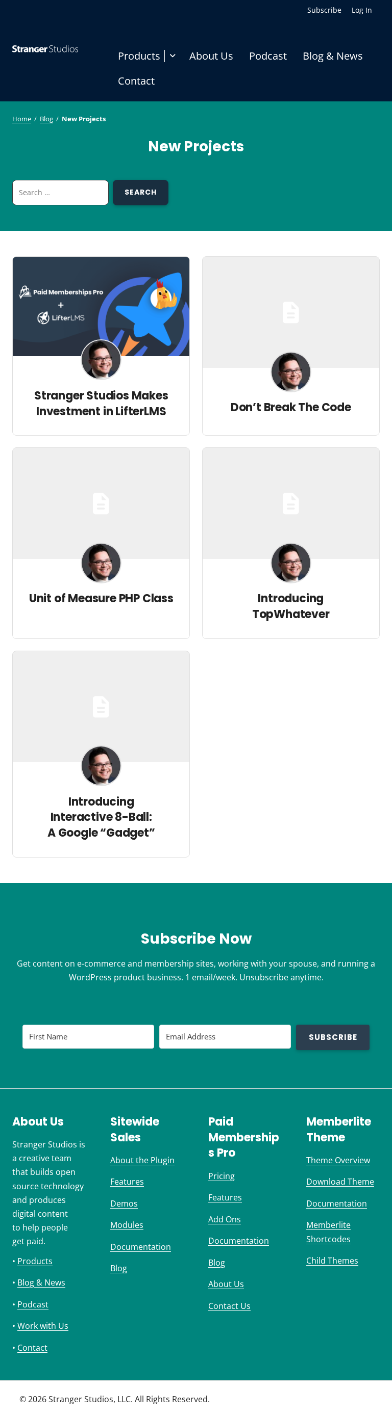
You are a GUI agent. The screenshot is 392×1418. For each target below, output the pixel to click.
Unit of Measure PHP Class (101, 598)
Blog (46, 118)
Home (21, 118)
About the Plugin (142, 1160)
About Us (211, 56)
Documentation (140, 1246)
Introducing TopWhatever (291, 606)
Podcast (268, 56)
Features (127, 1181)
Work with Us (42, 1325)
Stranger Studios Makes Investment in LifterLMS (101, 403)
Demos (124, 1203)
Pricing (221, 1176)
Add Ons (224, 1219)
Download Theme (340, 1181)
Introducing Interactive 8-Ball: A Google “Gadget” (101, 817)
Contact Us (229, 1306)
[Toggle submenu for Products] (173, 56)
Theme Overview (338, 1160)
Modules (126, 1224)
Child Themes (332, 1260)
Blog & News (333, 56)
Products (139, 56)
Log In (362, 10)
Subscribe (324, 10)
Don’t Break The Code (291, 407)
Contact (136, 81)
